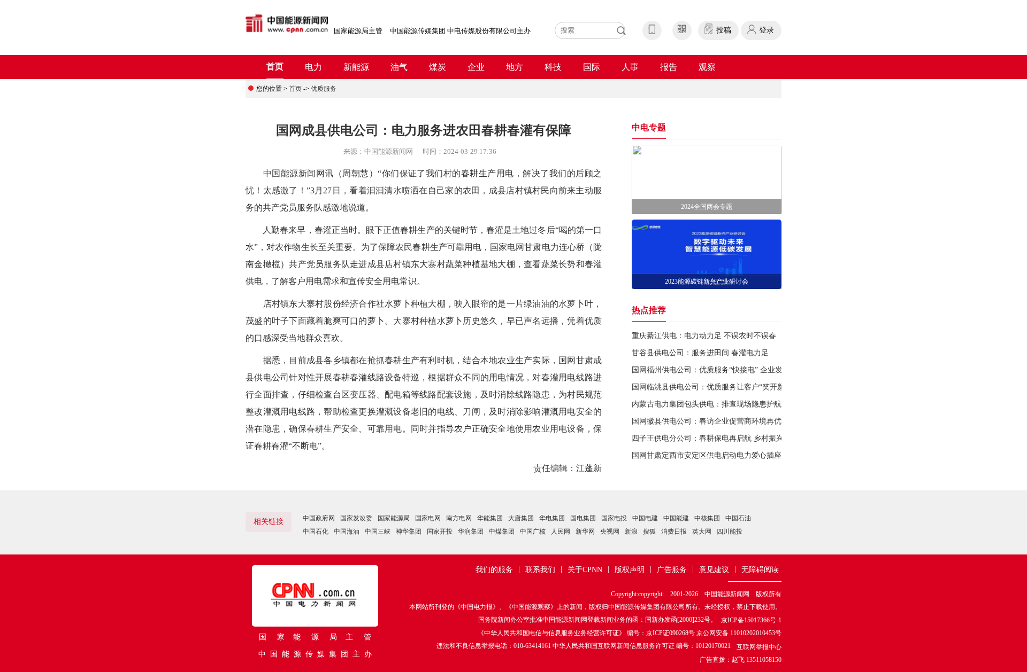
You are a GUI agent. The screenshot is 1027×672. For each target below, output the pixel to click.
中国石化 (315, 531)
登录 (766, 30)
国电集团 (583, 518)
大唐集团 (521, 518)
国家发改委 (356, 518)
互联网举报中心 (759, 647)
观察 (707, 67)
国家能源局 (394, 518)
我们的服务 (494, 570)
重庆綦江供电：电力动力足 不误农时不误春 (704, 336)
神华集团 (408, 531)
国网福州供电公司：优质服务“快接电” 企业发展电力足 (722, 370)
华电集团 (552, 518)
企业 (476, 67)
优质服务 (323, 88)
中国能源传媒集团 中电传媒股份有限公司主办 (460, 31)
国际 (591, 67)
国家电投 (614, 518)
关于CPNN (585, 570)
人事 (630, 67)
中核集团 (707, 518)
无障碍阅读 (760, 570)
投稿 (723, 30)
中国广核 (533, 531)
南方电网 (459, 518)
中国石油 (738, 518)
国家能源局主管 (358, 31)
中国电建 (645, 518)
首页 (274, 66)
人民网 (560, 531)
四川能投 (729, 531)
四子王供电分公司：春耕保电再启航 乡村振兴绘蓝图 (719, 438)
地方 (514, 67)
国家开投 (440, 531)
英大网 (701, 531)
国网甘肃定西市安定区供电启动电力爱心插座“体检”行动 (725, 455)
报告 (668, 67)
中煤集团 (502, 531)
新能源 (356, 67)
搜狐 (649, 531)
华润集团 (471, 531)
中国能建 (676, 518)
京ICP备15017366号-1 (751, 620)
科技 (553, 67)
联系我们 (540, 570)
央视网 (609, 531)
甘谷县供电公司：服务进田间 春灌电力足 (700, 353)
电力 (313, 67)
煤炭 (437, 67)
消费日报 (674, 531)
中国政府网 (319, 518)
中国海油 (346, 531)
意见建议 (714, 570)
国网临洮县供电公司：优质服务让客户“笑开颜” (710, 387)
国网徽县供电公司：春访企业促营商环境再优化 (710, 421)
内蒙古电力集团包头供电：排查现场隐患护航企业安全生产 (729, 404)
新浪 (631, 531)
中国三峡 (377, 531)
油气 (399, 67)
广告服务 (672, 570)
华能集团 (490, 518)
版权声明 (630, 570)
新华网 (585, 531)
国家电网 (428, 518)
